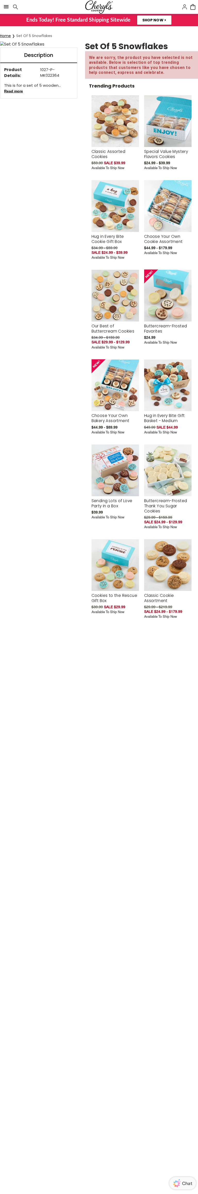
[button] (154, 20)
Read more (13, 91)
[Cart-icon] (193, 7)
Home (5, 35)
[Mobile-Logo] (99, 7)
